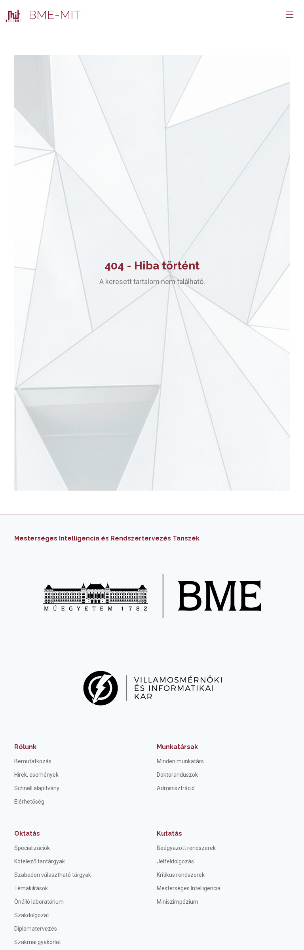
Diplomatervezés (35, 928)
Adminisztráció (176, 788)
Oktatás (27, 833)
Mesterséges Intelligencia (188, 888)
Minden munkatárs (180, 761)
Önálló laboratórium (39, 901)
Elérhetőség (29, 801)
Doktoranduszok (177, 774)
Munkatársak (177, 747)
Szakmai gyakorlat (37, 942)
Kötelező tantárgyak (39, 861)
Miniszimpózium (177, 901)
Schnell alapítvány (36, 788)
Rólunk (25, 747)
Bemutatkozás (32, 761)
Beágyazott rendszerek (186, 848)
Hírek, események (36, 774)
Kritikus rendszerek (181, 875)
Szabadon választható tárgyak (52, 875)
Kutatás (169, 833)
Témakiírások (31, 888)
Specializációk (32, 848)
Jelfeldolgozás (175, 861)
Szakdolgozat (31, 915)
